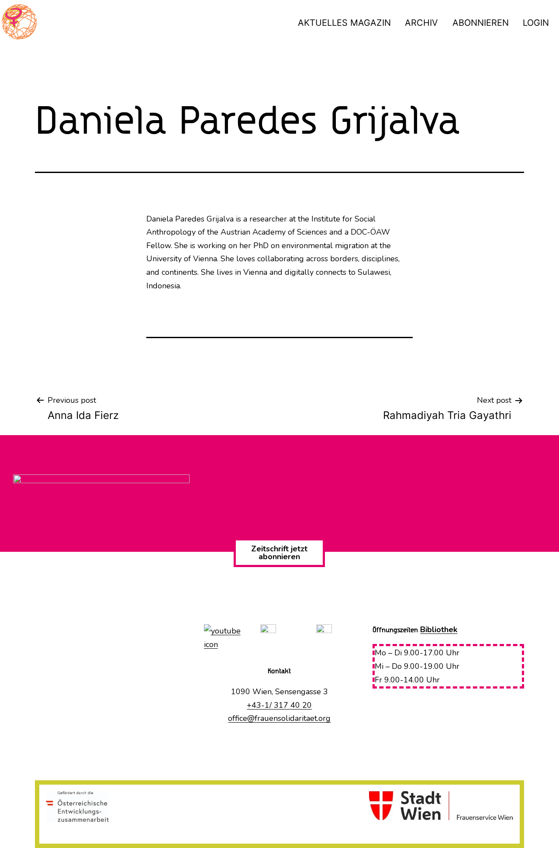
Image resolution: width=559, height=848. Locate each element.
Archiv (421, 22)
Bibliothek (438, 629)
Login (536, 22)
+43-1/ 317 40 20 (279, 705)
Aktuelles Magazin (344, 22)
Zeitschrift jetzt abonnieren (279, 552)
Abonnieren (480, 22)
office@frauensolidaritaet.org (279, 718)
